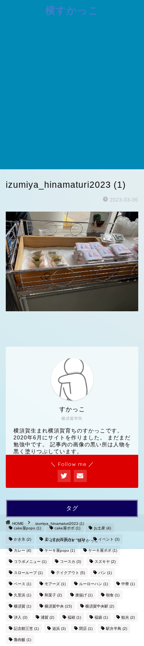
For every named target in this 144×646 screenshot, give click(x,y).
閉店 (86, 628)
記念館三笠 (26, 628)
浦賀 (47, 617)
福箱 (74, 617)
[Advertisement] (72, 93)
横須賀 (22, 606)
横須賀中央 (58, 606)
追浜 (59, 628)
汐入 (20, 617)
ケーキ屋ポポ (102, 550)
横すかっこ (72, 10)
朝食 (112, 595)
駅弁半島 (116, 628)
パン (105, 573)
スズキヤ (105, 561)
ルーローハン (93, 584)
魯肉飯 (22, 640)
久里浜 (22, 595)
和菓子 (53, 595)
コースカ (70, 561)
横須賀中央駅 (99, 606)
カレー (22, 550)
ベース (22, 584)
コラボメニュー (30, 561)
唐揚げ (84, 595)
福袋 (101, 617)
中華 (128, 584)
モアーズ (55, 584)
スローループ (28, 573)
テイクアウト (70, 573)
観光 (128, 617)
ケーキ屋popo (60, 550)
